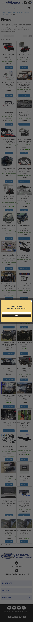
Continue (16, 315)
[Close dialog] (31, 301)
